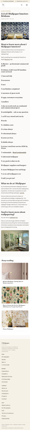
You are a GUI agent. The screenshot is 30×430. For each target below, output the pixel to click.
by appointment (22, 1)
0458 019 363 (5, 418)
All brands (5, 382)
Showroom (5, 391)
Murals (4, 359)
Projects (4, 396)
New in (4, 362)
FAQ (3, 410)
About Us (7, 59)
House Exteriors (6, 11)
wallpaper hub (14, 217)
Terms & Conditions (7, 413)
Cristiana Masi (6, 379)
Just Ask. (22, 193)
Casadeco (5, 374)
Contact (4, 399)
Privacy (4, 416)
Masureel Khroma (7, 376)
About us (4, 388)
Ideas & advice (6, 405)
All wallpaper (5, 357)
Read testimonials (19, 152)
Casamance (5, 371)
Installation (5, 393)
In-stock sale (5, 365)
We (8, 1)
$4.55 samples (6, 408)
